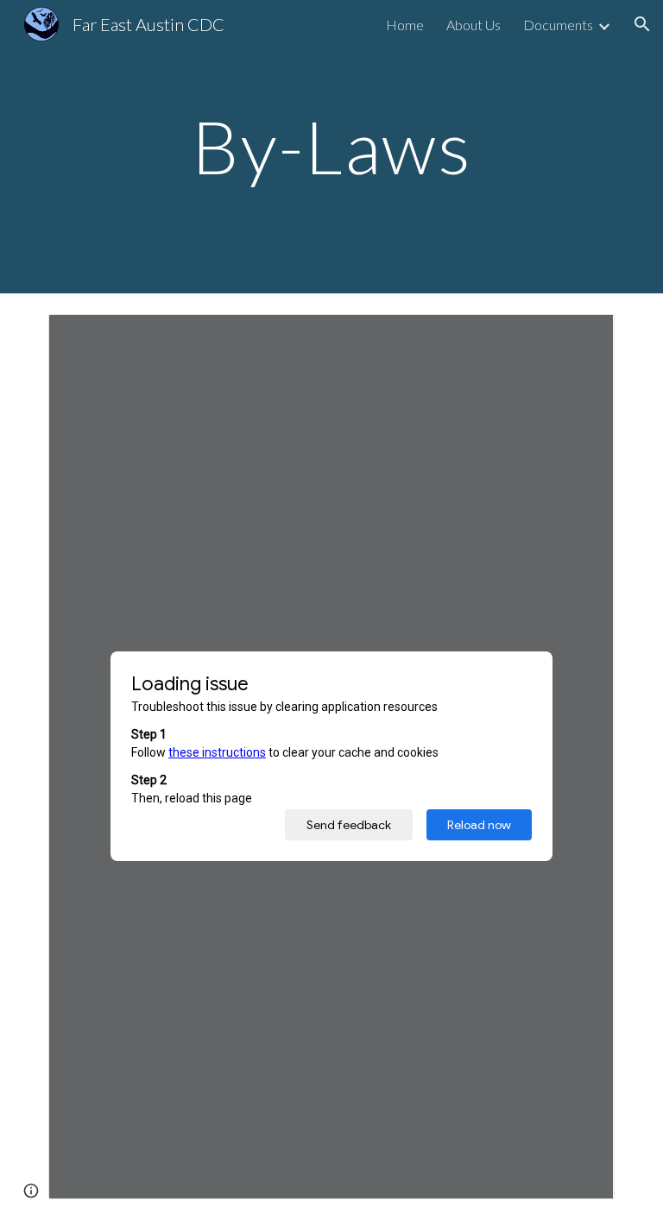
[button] (642, 24)
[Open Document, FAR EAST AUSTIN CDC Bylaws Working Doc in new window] (581, 336)
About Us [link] (473, 24)
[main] (331, 146)
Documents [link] (558, 24)
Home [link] (405, 24)
